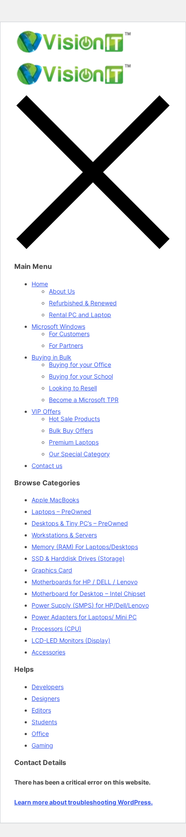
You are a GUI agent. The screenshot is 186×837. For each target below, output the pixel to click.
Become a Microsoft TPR (84, 399)
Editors (41, 710)
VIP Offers (46, 411)
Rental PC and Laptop (80, 314)
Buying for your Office (80, 364)
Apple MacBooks (55, 500)
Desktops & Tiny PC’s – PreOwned (80, 523)
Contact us (47, 465)
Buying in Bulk (51, 357)
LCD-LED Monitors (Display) (71, 640)
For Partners (66, 345)
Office (40, 733)
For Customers (69, 333)
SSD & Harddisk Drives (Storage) (78, 558)
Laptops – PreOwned (61, 511)
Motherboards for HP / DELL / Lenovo (85, 581)
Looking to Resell (73, 388)
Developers (48, 686)
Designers (46, 698)
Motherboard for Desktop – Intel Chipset (88, 593)
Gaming (42, 745)
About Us (62, 291)
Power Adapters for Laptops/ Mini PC (84, 617)
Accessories (48, 652)
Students (44, 722)
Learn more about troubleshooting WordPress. (83, 802)
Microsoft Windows (58, 326)
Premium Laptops (74, 442)
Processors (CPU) (56, 628)
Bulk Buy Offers (71, 430)
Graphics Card (52, 570)
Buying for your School (81, 376)
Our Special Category (79, 454)
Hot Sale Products (74, 418)
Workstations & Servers (64, 535)
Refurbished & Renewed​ (83, 303)
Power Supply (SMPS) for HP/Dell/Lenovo (90, 605)
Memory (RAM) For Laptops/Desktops (85, 546)
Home (40, 284)
